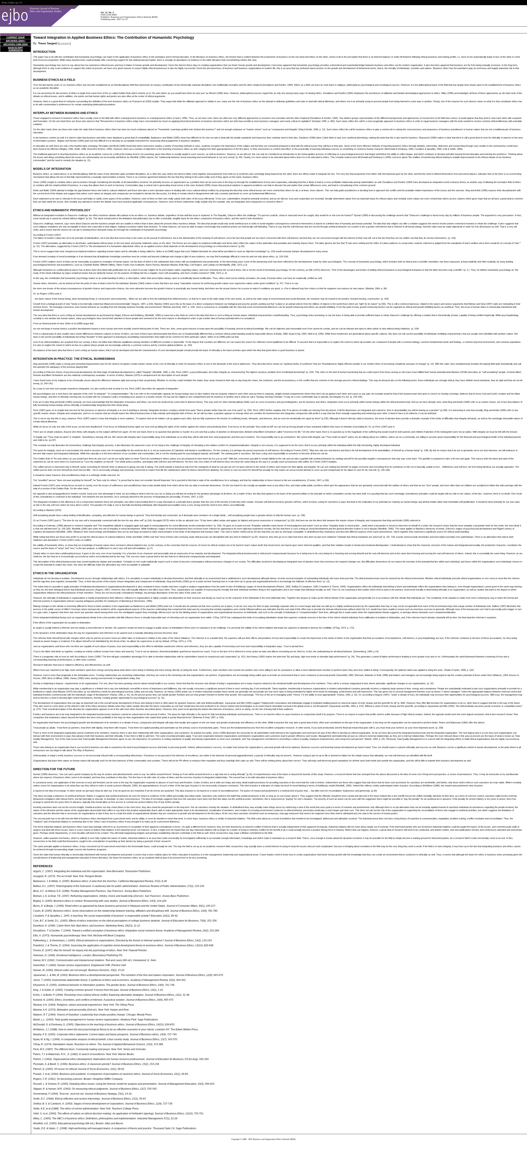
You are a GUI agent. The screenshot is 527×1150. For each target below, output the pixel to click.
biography (64, 43)
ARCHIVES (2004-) (15, 41)
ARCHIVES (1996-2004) (15, 44)
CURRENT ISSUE (15, 37)
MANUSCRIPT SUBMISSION (15, 49)
